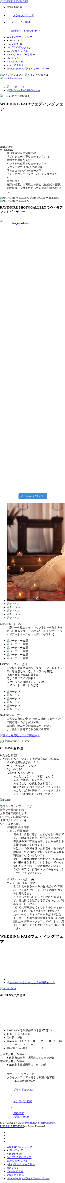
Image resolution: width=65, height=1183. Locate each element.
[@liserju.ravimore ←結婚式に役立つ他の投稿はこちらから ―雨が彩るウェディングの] (49, 481)
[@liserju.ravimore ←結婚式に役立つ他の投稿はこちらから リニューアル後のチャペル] (16, 423)
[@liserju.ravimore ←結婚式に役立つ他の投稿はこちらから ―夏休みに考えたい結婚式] (16, 345)
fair (19, 47)
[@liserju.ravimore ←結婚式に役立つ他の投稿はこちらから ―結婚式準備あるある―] (49, 365)
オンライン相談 (21, 22)
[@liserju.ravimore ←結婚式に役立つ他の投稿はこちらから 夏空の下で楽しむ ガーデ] (16, 481)
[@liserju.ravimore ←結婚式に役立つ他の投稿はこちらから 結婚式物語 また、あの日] (49, 423)
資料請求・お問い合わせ (25, 30)
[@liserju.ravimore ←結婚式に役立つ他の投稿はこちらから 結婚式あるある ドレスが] (49, 384)
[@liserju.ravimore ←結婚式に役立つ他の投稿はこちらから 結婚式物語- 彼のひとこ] (49, 443)
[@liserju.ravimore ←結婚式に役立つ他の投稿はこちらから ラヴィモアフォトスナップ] (16, 404)
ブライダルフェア (23, 15)
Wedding (19, 37)
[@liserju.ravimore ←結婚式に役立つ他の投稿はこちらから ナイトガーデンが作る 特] (16, 462)
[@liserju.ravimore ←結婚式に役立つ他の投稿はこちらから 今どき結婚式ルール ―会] (16, 273)
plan (13, 58)
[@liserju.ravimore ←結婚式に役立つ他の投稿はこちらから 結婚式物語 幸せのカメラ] (16, 443)
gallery (21, 54)
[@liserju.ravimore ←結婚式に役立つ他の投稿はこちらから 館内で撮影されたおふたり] (49, 404)
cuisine (14, 44)
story (17, 51)
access (15, 65)
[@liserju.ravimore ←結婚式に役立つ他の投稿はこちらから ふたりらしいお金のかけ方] (49, 240)
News (15, 61)
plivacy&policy (28, 68)
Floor (16, 40)
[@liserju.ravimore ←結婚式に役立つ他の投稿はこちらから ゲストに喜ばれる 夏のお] (49, 462)
